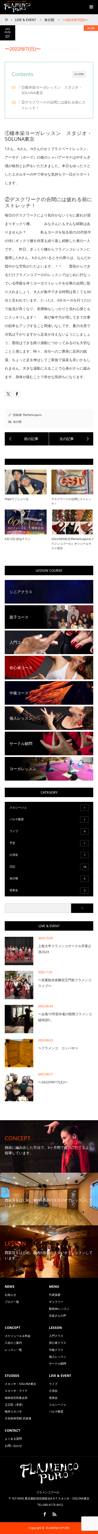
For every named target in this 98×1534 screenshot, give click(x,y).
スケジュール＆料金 (17, 1336)
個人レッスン (57, 1357)
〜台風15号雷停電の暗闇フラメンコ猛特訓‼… (65, 1017)
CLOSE (79, 74)
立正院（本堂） (15, 1405)
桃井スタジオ (13, 1411)
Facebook (44, 1513)
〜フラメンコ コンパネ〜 (58, 1048)
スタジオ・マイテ (16, 1391)
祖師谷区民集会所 (16, 1398)
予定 (47, 843)
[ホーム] (6, 18)
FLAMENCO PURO (57, 1528)
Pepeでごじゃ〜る (17, 499)
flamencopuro (32, 415)
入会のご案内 (13, 1343)
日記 (48, 866)
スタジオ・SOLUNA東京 (20, 1384)
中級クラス (56, 1350)
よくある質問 (13, 1439)
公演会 (47, 855)
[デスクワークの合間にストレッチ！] (27, 438)
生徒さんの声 (57, 1316)
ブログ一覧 (12, 1302)
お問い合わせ (13, 1446)
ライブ (47, 831)
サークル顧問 (57, 1363)
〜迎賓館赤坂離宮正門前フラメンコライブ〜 (64, 983)
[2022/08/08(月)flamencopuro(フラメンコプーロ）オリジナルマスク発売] (71, 438)
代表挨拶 (54, 1295)
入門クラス (56, 1336)
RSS (53, 1513)
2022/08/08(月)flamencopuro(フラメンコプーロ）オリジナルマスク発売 (72, 543)
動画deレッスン (59, 1309)
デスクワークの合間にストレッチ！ (71, 501)
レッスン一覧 (13, 1350)
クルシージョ (47, 807)
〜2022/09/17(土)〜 (53, 1082)
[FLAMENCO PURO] (49, 1482)
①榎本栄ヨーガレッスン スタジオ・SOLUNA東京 (51, 90)
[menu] (91, 7)
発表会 (47, 890)
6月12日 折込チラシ (17, 539)
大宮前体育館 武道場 (18, 1418)
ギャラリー (56, 1302)
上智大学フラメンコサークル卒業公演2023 (64, 949)
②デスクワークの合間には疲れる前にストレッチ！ (53, 105)
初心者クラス (57, 1343)
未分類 (90, 28)
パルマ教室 (47, 819)
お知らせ (10, 1295)
